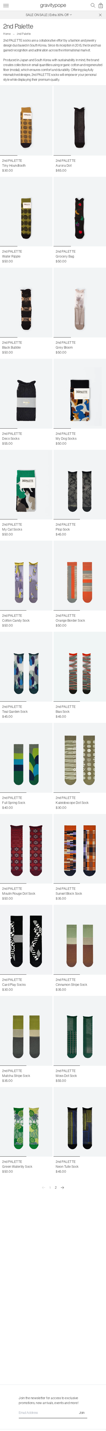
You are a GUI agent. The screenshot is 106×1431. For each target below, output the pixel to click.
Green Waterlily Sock (17, 1166)
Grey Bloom (64, 347)
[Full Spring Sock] (26, 758)
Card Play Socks (14, 985)
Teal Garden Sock (15, 712)
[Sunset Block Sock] (80, 849)
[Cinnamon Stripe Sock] (80, 940)
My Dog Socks (66, 438)
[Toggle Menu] (6, 4)
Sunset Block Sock (69, 893)
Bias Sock (63, 712)
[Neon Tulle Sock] (80, 1122)
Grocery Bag (65, 256)
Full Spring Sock (13, 803)
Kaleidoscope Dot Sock (72, 803)
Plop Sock (63, 529)
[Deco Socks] (26, 394)
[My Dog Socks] (80, 394)
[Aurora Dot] (80, 121)
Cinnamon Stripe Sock (71, 985)
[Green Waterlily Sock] (26, 1122)
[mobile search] (93, 5)
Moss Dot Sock (66, 1076)
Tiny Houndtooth (14, 165)
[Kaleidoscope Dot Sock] (80, 758)
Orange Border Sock (70, 620)
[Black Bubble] (26, 302)
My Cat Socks (12, 529)
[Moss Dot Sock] (80, 1031)
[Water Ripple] (26, 212)
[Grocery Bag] (80, 212)
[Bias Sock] (80, 667)
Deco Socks (10, 438)
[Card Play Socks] (26, 940)
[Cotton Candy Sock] (26, 576)
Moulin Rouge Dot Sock (19, 893)
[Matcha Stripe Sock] (26, 1031)
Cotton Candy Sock (16, 620)
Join (82, 1413)
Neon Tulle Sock (67, 1166)
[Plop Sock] (80, 485)
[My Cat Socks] (26, 485)
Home (7, 34)
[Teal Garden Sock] (26, 667)
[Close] (100, 15)
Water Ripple (11, 256)
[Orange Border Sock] (80, 576)
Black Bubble (11, 347)
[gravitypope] (53, 5)
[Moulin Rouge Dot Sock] (26, 849)
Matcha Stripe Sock (16, 1076)
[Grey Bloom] (80, 302)
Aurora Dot (63, 165)
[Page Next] (62, 1187)
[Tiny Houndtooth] (26, 121)
